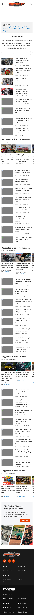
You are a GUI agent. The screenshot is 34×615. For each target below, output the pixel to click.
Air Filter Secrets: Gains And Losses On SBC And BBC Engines (23, 229)
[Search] (30, 53)
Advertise (6, 575)
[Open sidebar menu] (2, 4)
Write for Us (22, 571)
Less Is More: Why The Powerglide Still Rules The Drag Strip (22, 131)
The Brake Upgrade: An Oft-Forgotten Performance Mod (23, 110)
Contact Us (21, 566)
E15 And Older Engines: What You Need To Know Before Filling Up (23, 431)
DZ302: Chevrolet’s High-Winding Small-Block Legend (22, 291)
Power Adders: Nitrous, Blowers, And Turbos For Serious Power (22, 60)
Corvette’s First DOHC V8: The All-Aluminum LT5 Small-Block (24, 120)
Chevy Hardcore (8, 598)
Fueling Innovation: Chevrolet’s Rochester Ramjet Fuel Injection (21, 91)
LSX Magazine (6, 271)
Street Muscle (6, 165)
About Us (6, 566)
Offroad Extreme (8, 612)
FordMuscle (7, 607)
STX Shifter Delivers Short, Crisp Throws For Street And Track (23, 281)
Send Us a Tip (7, 571)
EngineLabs (22, 603)
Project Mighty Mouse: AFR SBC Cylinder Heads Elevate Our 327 (23, 70)
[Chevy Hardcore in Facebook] (9, 561)
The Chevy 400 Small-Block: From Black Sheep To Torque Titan (23, 301)
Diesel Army (22, 598)
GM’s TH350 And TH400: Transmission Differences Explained (22, 219)
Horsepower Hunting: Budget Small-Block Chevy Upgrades (23, 421)
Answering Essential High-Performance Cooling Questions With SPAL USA (22, 402)
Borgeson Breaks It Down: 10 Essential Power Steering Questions (23, 462)
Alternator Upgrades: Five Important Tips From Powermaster (22, 374)
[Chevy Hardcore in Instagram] (4, 561)
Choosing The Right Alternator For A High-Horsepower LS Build (7, 265)
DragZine (6, 603)
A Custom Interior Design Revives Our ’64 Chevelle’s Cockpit (22, 392)
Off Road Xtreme (22, 165)
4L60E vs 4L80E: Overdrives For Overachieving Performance (23, 81)
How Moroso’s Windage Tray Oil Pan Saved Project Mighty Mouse (23, 441)
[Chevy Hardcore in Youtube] (13, 561)
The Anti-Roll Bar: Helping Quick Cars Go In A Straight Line (23, 321)
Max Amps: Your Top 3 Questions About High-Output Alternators (23, 452)
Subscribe (25, 520)
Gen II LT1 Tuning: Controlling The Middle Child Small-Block (23, 239)
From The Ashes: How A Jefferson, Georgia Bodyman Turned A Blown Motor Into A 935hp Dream (8, 376)
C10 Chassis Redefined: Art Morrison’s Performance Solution (23, 199)
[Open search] (31, 3)
